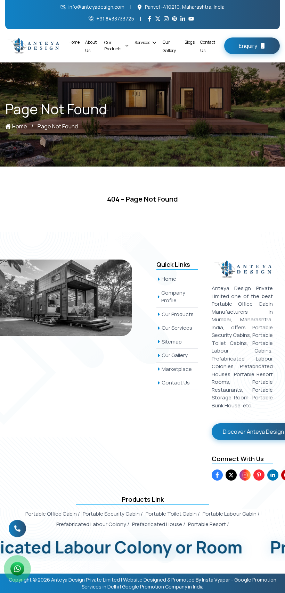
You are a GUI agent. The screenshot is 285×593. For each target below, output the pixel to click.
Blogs (190, 42)
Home (74, 42)
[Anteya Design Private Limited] (73, 298)
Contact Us (176, 382)
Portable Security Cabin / (113, 513)
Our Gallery (175, 355)
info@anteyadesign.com (96, 6)
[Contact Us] (17, 531)
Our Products (112, 46)
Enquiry (248, 46)
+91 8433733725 (115, 18)
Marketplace (177, 369)
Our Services (177, 327)
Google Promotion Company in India (163, 586)
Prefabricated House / (158, 524)
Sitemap (172, 341)
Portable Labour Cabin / (231, 513)
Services (142, 42)
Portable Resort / (208, 524)
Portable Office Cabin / (52, 513)
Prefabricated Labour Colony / (92, 524)
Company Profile (173, 296)
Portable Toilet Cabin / (173, 513)
